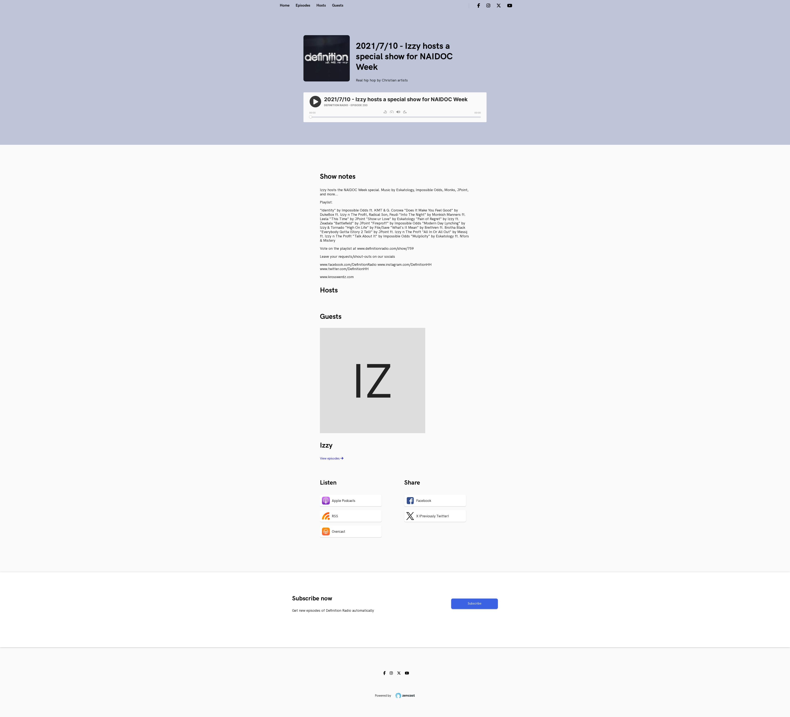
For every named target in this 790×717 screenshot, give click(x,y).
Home (284, 5)
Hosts (321, 5)
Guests (337, 5)
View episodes (330, 459)
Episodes (303, 5)
